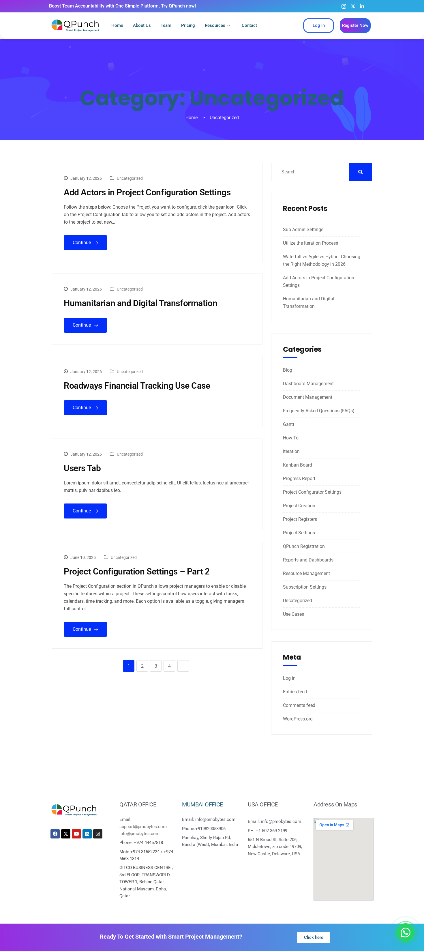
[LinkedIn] (362, 6)
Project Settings (299, 533)
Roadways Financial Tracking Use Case (137, 386)
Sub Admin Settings (303, 229)
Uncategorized (130, 178)
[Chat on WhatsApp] (405, 932)
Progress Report (299, 478)
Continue (82, 242)
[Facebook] (55, 833)
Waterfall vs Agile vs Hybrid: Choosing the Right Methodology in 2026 (321, 260)
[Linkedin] (87, 833)
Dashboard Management (308, 383)
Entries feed (295, 691)
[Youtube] (370, 6)
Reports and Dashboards (308, 560)
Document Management (307, 397)
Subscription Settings (305, 587)
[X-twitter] (65, 833)
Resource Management (306, 573)
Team (166, 25)
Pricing (188, 25)
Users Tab (82, 468)
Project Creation (299, 505)
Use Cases (293, 614)
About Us (142, 25)
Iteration (291, 451)
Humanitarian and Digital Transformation (140, 303)
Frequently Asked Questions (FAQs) (318, 410)
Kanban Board (297, 465)
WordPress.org (298, 719)
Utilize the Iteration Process (310, 243)
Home (117, 25)
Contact (249, 25)
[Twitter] (353, 6)
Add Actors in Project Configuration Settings (147, 192)
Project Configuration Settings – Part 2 (136, 571)
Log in (289, 678)
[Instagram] (344, 6)
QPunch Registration (304, 546)
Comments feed (299, 705)
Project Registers (300, 519)
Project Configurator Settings (312, 492)
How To (291, 438)
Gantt (288, 424)
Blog (287, 370)
